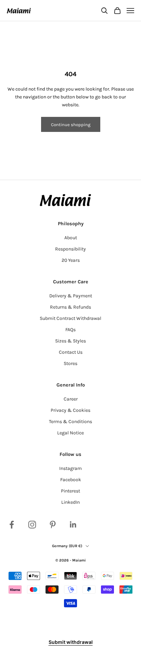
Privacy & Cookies (70, 410)
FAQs (70, 330)
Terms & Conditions (70, 421)
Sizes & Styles (70, 341)
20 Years (71, 260)
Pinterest (70, 491)
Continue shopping (70, 124)
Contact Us (70, 352)
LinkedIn (70, 502)
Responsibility (70, 249)
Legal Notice (70, 433)
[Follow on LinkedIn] (73, 524)
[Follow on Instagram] (32, 524)
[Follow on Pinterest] (52, 524)
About (70, 238)
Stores (70, 363)
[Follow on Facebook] (11, 524)
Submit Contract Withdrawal (70, 318)
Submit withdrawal (71, 642)
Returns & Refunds (70, 307)
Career (71, 399)
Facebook (70, 480)
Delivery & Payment (70, 296)
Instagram (70, 468)
